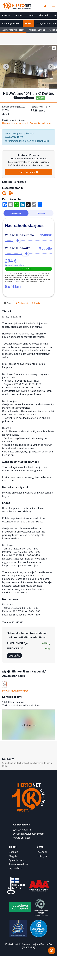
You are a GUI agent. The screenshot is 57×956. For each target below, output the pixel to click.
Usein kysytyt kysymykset (30, 833)
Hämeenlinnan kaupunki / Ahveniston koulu (26, 123)
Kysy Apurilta (23, 829)
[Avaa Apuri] (51, 950)
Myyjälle (13, 856)
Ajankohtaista (16, 860)
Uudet (31, 15)
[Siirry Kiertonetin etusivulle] (16, 6)
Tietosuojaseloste (18, 864)
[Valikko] (53, 6)
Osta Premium (27, 172)
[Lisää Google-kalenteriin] (4, 193)
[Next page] (51, 67)
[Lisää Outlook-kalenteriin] (11, 193)
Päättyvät (44, 15)
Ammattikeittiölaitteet (13, 29)
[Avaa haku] (45, 6)
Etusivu (6, 15)
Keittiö (28, 23)
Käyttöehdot (15, 868)
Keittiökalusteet (37, 29)
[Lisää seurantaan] (54, 48)
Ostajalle (13, 852)
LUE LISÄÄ (14, 655)
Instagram (42, 856)
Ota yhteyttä (23, 837)
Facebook (42, 852)
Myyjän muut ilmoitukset (15, 690)
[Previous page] (6, 67)
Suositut (18, 15)
